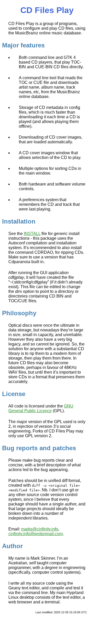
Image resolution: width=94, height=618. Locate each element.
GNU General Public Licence (40, 408)
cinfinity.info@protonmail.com (35, 534)
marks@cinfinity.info (39, 529)
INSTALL (32, 233)
